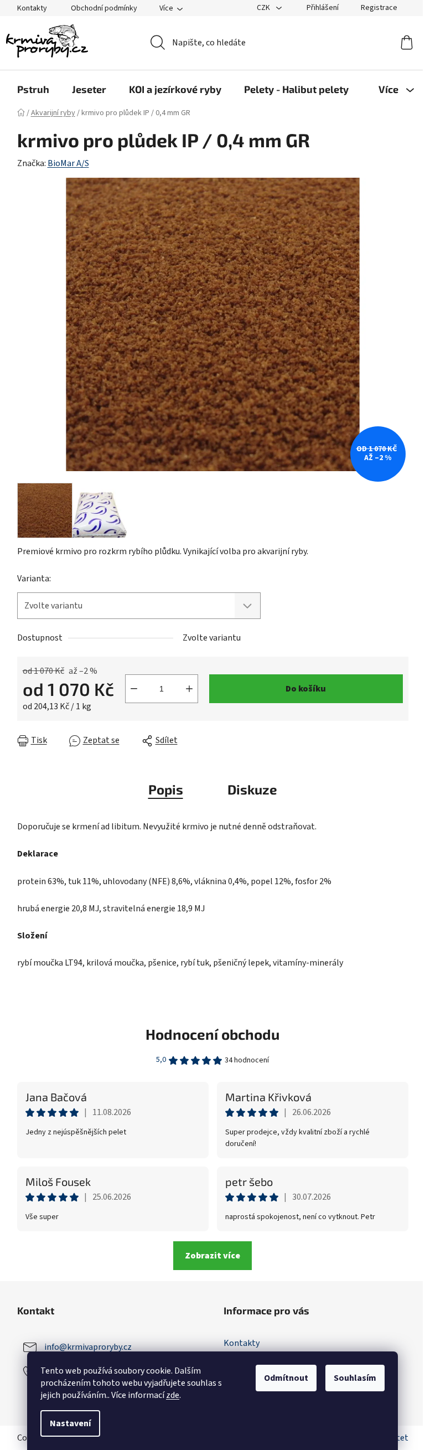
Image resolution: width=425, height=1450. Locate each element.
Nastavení (70, 1423)
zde (172, 1395)
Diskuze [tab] (252, 789)
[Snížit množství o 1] (134, 689)
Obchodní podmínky (104, 8)
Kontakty (32, 8)
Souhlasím (355, 1378)
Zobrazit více (212, 1256)
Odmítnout (286, 1378)
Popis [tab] (165, 789)
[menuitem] (33, 89)
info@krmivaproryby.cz (88, 1346)
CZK (264, 7)
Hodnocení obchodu (212, 1034)
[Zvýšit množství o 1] (189, 689)
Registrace (379, 7)
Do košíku (306, 689)
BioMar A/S (68, 163)
